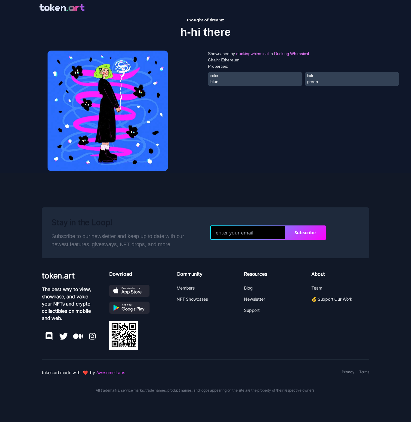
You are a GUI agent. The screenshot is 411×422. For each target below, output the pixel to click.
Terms (364, 372)
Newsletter (254, 299)
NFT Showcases (192, 299)
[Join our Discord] (49, 336)
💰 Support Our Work (331, 299)
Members (186, 287)
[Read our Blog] (78, 336)
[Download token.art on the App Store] (138, 291)
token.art (58, 275)
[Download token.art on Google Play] (138, 308)
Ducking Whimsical (291, 53)
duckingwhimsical (252, 53)
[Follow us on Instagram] (92, 336)
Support (252, 310)
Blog (248, 287)
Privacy (348, 372)
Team (316, 287)
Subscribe (305, 232)
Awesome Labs (110, 372)
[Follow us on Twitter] (63, 336)
